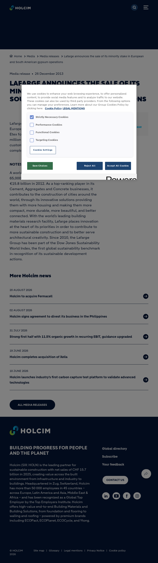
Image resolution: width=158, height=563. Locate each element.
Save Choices (40, 165)
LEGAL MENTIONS (74, 108)
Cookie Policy (53, 108)
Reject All (90, 165)
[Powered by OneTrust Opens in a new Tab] (120, 177)
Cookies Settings (43, 150)
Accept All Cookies (118, 165)
